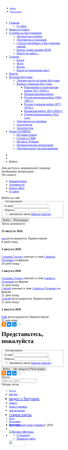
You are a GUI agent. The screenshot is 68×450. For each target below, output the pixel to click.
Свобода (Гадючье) (44, 288)
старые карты (20, 414)
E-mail (8, 206)
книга (13, 403)
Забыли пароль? (41, 214)
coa (4, 238)
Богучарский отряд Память (26, 425)
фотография (15, 421)
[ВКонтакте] (9, 324)
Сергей (6, 288)
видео (13, 394)
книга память (18, 406)
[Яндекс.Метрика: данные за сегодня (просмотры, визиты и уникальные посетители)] (21, 432)
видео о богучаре (24, 398)
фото (12, 418)
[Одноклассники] (4, 324)
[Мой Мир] (14, 324)
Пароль (9, 210)
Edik (4, 316)
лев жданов (17, 410)
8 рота (12, 390)
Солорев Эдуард (12, 256)
